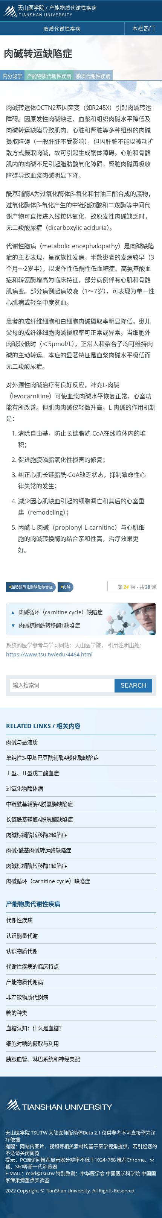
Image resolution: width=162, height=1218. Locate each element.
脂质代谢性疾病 (93, 76)
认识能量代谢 (22, 935)
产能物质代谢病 (24, 982)
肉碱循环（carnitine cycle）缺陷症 (60, 612)
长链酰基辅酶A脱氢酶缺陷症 (39, 819)
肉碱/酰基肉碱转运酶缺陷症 (38, 850)
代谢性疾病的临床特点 (32, 966)
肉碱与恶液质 (22, 742)
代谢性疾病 (19, 920)
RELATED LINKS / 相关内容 (43, 726)
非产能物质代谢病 (27, 997)
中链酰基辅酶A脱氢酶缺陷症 (39, 804)
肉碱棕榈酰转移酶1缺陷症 (49, 625)
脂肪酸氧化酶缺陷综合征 (32, 587)
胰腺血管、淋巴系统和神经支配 (43, 1059)
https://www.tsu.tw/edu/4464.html (49, 654)
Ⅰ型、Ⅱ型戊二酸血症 (32, 773)
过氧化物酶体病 (24, 788)
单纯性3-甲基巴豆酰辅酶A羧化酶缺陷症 (52, 757)
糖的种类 (16, 1012)
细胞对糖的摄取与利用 (32, 1043)
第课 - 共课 (137, 586)
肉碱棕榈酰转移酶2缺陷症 (36, 834)
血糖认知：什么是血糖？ (35, 1028)
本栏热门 (143, 28)
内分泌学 (12, 76)
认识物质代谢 (22, 951)
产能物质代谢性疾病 (49, 76)
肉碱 (66, 587)
